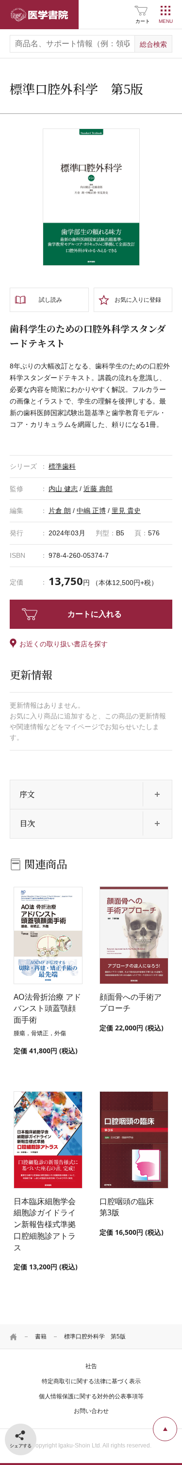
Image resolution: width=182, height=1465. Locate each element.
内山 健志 (63, 489)
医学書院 (39, 14)
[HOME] (13, 1336)
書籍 (41, 1336)
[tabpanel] (91, 197)
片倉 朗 (60, 510)
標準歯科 (62, 466)
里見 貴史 (126, 510)
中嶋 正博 (91, 510)
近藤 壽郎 (98, 489)
